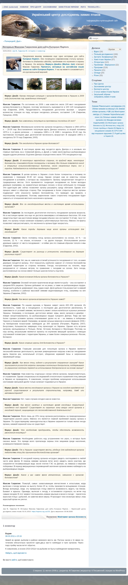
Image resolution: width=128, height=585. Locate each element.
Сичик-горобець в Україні (104, 128)
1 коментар (41, 51)
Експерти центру (101, 89)
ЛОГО (83, 7)
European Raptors (31, 59)
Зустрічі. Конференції (103, 57)
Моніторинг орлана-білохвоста (72, 517)
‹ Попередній (9, 41)
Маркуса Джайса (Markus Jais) (60, 64)
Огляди (97, 73)
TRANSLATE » (94, 7)
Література (99, 62)
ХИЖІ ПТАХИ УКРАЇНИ (69, 7)
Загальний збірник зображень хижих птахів (104, 95)
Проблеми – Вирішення (104, 65)
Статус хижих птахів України (106, 92)
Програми (98, 67)
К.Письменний (98, 571)
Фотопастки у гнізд (115, 125)
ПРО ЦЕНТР (35, 7)
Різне (96, 75)
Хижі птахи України (102, 59)
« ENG (10, 7)
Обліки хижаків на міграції (105, 109)
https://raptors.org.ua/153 (41, 511)
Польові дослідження (103, 54)
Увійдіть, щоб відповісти (16, 553)
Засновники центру (102, 86)
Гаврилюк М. (22, 51)
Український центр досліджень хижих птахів (66, 14)
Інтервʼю (32, 51)
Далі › (19, 41)
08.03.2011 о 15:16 (13, 536)
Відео (96, 52)
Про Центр (99, 84)
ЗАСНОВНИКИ (50, 7)
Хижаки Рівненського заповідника (108, 106)
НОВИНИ (24, 7)
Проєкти (97, 70)
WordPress (120, 571)
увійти (14, 560)
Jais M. (14, 51)
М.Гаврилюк (74, 571)
